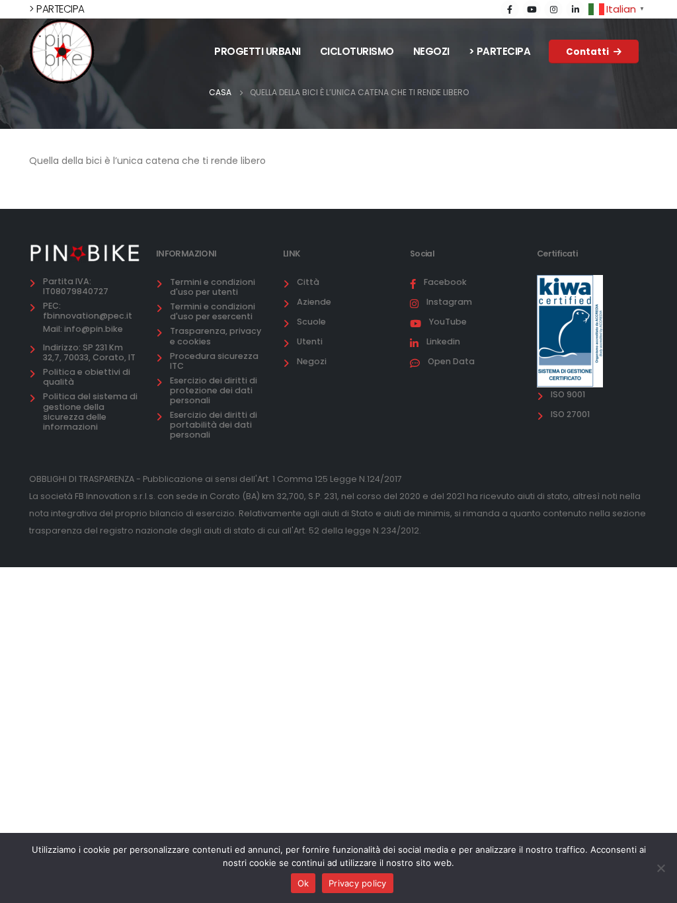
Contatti (588, 52)
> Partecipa (500, 51)
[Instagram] (553, 9)
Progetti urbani (257, 51)
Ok (303, 883)
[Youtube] (531, 9)
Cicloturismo (357, 51)
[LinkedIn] (575, 9)
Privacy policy (358, 883)
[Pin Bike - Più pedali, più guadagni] (62, 52)
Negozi (431, 51)
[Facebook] (509, 9)
